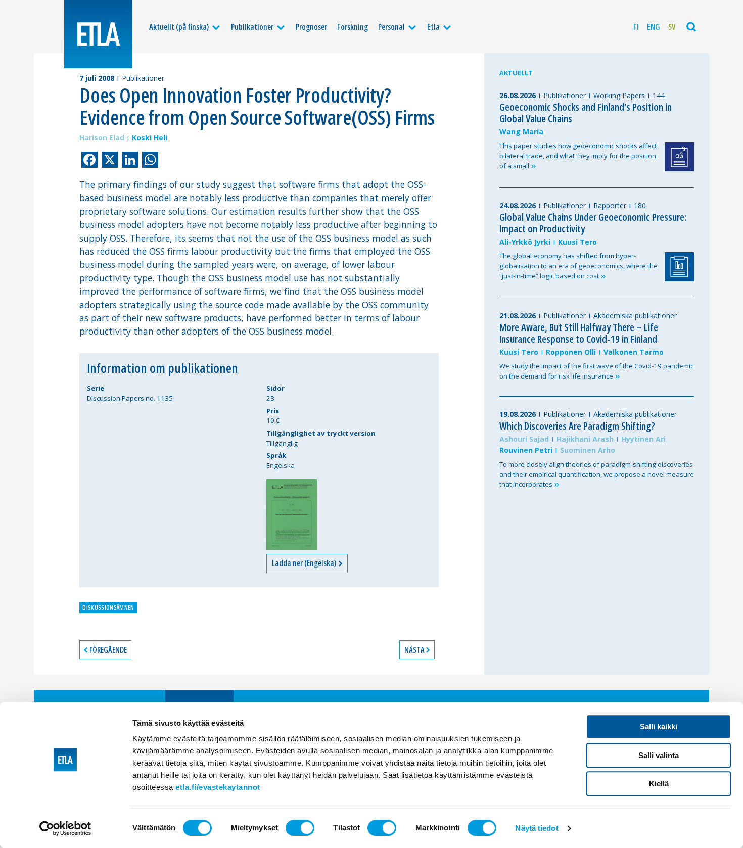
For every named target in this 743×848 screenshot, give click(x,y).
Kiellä (659, 783)
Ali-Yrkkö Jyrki (524, 242)
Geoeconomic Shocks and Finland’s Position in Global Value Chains (585, 112)
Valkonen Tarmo (633, 352)
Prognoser (311, 26)
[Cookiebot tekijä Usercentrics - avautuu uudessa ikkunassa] (65, 828)
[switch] (300, 828)
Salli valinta (658, 755)
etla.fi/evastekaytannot (217, 787)
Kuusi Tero (577, 242)
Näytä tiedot (536, 828)
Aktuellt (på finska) (179, 26)
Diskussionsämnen (108, 607)
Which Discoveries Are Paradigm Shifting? (577, 426)
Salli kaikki (658, 726)
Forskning (352, 26)
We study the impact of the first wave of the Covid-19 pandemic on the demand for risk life (596, 371)
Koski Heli (149, 138)
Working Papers (619, 95)
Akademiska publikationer (635, 315)
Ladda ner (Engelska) (305, 563)
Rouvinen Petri (525, 450)
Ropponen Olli (571, 352)
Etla (433, 26)
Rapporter (609, 205)
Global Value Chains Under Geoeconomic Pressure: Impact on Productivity (592, 222)
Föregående (108, 649)
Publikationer (252, 26)
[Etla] (98, 34)
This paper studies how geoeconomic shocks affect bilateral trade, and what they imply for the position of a (578, 155)
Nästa (414, 649)
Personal (391, 26)
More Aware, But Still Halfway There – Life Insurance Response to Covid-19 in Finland (578, 333)
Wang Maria (521, 131)
